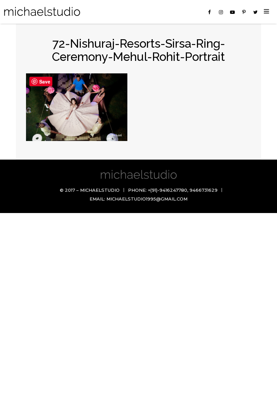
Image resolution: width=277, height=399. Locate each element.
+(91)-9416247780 (167, 190)
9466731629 (204, 190)
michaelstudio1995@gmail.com (146, 199)
